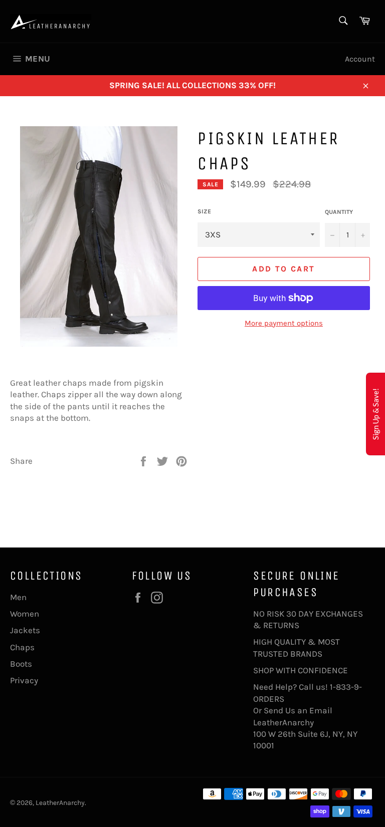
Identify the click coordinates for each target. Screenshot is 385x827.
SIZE (204, 211)
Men (18, 597)
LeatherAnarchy (60, 802)
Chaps (22, 647)
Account (360, 59)
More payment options (284, 323)
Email (320, 710)
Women (24, 614)
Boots (21, 664)
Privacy (24, 680)
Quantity (339, 211)
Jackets (25, 630)
